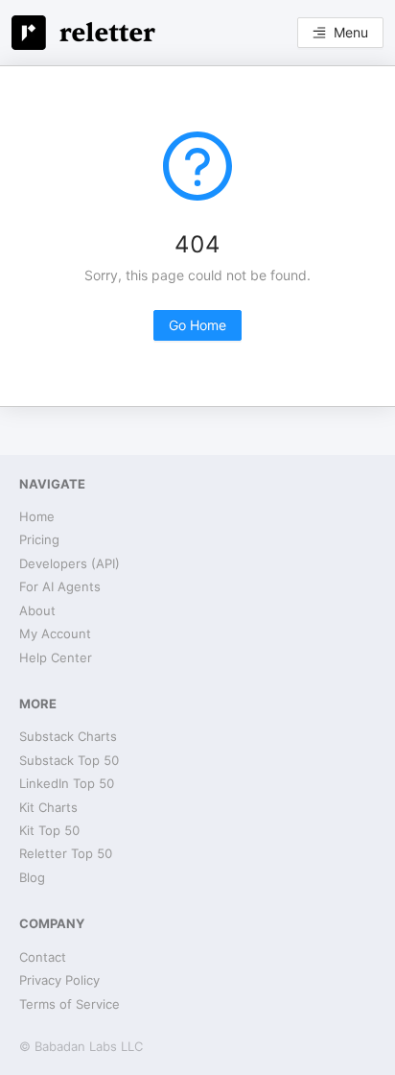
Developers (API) (69, 563)
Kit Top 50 (49, 830)
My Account (55, 633)
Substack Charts (68, 736)
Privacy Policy (59, 980)
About (37, 610)
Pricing (39, 539)
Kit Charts (48, 807)
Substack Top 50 (69, 760)
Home (37, 516)
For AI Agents (60, 586)
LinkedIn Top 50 (66, 783)
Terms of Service (69, 1004)
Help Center (55, 657)
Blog (32, 877)
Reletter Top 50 (65, 853)
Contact (42, 957)
